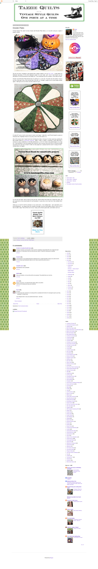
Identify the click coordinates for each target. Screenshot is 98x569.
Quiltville (68, 182)
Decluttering (69, 353)
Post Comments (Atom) (23, 306)
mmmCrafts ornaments (29, 140)
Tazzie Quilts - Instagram (72, 179)
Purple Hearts (69, 415)
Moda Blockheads (70, 398)
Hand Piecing (69, 377)
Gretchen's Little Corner (72, 500)
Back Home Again (70, 328)
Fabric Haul (69, 362)
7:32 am (18, 261)
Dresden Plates (71, 272)
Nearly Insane (69, 402)
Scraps (68, 429)
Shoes (68, 435)
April (69, 283)
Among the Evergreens (71, 325)
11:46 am (18, 276)
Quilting (68, 418)
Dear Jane (69, 351)
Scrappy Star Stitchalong (72, 427)
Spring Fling (69, 441)
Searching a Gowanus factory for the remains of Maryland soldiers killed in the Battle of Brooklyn (74, 483)
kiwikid (17, 273)
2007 (68, 316)
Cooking (68, 346)
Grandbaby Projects (71, 376)
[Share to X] (30, 238)
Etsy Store (26, 240)
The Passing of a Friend (77, 537)
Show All (82, 544)
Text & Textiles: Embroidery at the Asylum (76, 471)
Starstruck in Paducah (71, 443)
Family (68, 365)
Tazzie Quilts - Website (71, 180)
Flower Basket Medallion (72, 368)
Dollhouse (69, 359)
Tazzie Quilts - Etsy (70, 177)
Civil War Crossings (71, 345)
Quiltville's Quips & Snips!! (73, 527)
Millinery (68, 395)
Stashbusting (69, 444)
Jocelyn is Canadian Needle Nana (23, 248)
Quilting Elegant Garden (77, 501)
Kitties (68, 387)
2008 (68, 314)
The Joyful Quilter (71, 518)
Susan (17, 289)
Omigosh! (69, 407)
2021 (68, 291)
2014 (68, 303)
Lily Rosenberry (70, 391)
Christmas (69, 340)
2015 (68, 301)
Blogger (51, 557)
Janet (17, 281)
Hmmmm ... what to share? (73, 268)
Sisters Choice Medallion (72, 437)
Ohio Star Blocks (70, 405)
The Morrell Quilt (70, 449)
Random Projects (70, 421)
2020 (68, 292)
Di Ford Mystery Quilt (71, 354)
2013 (68, 305)
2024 (68, 256)
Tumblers (69, 455)
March (69, 285)
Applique (68, 326)
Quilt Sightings (70, 416)
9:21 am (18, 269)
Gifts (67, 371)
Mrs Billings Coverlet (71, 401)
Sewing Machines (70, 432)
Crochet (68, 348)
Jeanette (18, 257)
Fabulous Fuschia (70, 363)
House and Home (70, 384)
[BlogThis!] (29, 238)
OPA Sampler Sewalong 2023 (73, 408)
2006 (68, 317)
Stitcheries (69, 446)
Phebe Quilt (69, 413)
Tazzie (75, 29)
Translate (79, 172)
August (69, 276)
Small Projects (31, 240)
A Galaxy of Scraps (70, 323)
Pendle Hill (69, 412)
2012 (68, 307)
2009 (68, 312)
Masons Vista (69, 393)
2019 (68, 294)
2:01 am (18, 285)
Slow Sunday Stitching (77, 510)
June (69, 279)
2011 (68, 309)
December (70, 261)
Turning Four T (70, 457)
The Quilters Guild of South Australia (74, 184)
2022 (68, 260)
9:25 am (18, 298)
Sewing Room (70, 433)
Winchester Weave (70, 461)
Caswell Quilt (69, 337)
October (69, 265)
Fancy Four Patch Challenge (72, 367)
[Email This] (28, 238)
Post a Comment (18, 301)
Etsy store (50, 73)
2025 (68, 255)
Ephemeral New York (71, 481)
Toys (68, 454)
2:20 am (18, 252)
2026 (68, 253)
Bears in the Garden (71, 331)
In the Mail (69, 385)
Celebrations (69, 339)
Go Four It (69, 374)
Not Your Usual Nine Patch (72, 404)
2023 (68, 258)
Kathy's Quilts (70, 509)
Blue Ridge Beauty (70, 334)
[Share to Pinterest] (33, 238)
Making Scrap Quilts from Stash (74, 497)
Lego (68, 390)
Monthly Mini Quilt (70, 399)
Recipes (68, 423)
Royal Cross (69, 426)
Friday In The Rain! (77, 528)
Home (38, 303)
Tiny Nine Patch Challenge (72, 452)
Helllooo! (70, 267)
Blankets (68, 498)
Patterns (68, 410)
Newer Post (15, 303)
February (70, 287)
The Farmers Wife (70, 447)
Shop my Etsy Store (74, 107)
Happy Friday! (71, 270)
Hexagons (69, 380)
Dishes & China (70, 356)
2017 (68, 298)
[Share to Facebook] (32, 238)
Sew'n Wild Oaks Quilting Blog (73, 536)
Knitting (68, 388)
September (70, 274)
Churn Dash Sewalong (71, 343)
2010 (68, 310)
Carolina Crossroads (71, 335)
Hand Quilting (69, 379)
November (70, 263)
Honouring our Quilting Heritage (73, 382)
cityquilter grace (19, 265)
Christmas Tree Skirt (20, 240)
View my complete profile (70, 39)
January (70, 288)
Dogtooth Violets (70, 357)
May (69, 281)
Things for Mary (70, 450)
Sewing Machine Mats (71, 430)
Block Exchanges (70, 332)
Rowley (68, 424)
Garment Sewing (70, 370)
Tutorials (68, 458)
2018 (68, 296)
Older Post (59, 303)
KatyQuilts (69, 477)
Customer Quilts (70, 349)
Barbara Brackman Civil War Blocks (74, 329)
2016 (68, 300)
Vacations (69, 460)
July (69, 278)
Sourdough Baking (70, 440)
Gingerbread (69, 373)
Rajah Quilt (69, 419)
